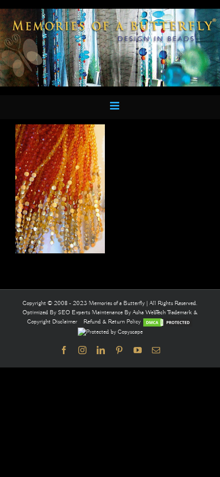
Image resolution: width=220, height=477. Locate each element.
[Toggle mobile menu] (115, 105)
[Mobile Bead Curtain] (110, 13)
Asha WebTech (150, 312)
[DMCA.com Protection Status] (167, 322)
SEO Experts (75, 312)
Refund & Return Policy (112, 322)
